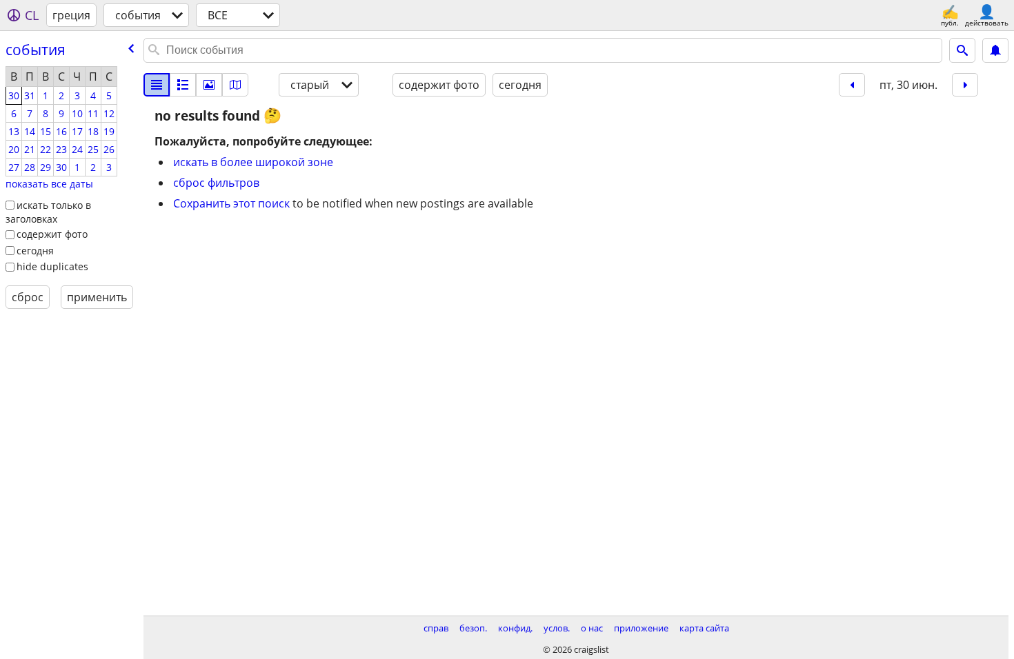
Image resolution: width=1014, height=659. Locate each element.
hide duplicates (52, 266)
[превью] (183, 85)
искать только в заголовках (48, 212)
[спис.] (156, 85)
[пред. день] (852, 85)
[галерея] (209, 85)
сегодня (35, 250)
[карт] (235, 85)
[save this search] (995, 50)
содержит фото (52, 234)
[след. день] (965, 85)
